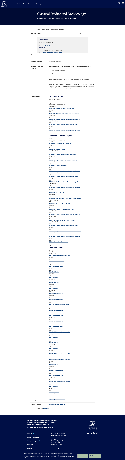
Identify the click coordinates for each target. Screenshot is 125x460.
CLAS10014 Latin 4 (54, 288)
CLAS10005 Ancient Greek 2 (56, 266)
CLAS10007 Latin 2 (54, 277)
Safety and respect (32, 441)
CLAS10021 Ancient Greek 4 (56, 299)
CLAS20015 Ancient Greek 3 (56, 310)
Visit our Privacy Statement (68, 456)
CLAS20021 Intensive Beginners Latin (59, 332)
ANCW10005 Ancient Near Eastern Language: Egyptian (64, 130)
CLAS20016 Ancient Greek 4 (56, 315)
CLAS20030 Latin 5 (54, 348)
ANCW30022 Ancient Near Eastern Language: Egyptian (64, 236)
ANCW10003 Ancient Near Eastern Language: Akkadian (64, 119)
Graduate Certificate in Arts (57, 404)
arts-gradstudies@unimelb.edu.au (52, 52)
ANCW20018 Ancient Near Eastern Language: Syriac (63, 176)
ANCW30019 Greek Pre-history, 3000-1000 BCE (62, 220)
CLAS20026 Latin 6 (54, 386)
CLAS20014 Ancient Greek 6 (56, 326)
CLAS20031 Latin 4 (54, 343)
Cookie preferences (95, 455)
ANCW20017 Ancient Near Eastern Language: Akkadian (64, 171)
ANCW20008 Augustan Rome (57, 149)
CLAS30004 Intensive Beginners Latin (59, 359)
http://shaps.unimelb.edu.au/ (57, 399)
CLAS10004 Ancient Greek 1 (56, 261)
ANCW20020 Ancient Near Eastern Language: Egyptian (64, 187)
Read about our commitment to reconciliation (40, 427)
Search (119, 4)
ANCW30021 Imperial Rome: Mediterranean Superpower (65, 231)
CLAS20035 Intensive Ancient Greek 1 (59, 354)
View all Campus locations (58, 448)
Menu (123, 4)
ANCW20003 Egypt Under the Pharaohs (60, 143)
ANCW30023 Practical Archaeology (58, 242)
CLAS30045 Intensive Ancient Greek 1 (59, 381)
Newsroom (30, 444)
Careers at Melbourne (33, 437)
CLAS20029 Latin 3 (54, 337)
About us (29, 433)
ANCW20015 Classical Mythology (58, 165)
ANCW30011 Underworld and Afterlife (59, 204)
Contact (29, 448)
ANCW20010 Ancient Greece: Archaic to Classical (62, 154)
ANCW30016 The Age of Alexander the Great (61, 209)
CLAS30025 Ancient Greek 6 (56, 375)
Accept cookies (82, 455)
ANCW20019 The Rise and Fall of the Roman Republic (64, 182)
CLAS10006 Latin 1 (54, 272)
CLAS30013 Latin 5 (54, 365)
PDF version (46, 408)
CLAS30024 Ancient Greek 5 (56, 370)
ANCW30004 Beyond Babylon (57, 193)
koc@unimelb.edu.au (49, 45)
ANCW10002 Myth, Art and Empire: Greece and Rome (64, 114)
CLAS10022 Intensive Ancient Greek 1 (59, 304)
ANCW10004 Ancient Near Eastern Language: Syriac (63, 124)
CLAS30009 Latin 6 (54, 392)
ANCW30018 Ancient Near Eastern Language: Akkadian (64, 214)
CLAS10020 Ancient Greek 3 (56, 294)
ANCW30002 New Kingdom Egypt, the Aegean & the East (65, 198)
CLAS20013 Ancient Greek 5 (56, 321)
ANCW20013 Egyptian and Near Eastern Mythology (63, 160)
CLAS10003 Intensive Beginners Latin (59, 255)
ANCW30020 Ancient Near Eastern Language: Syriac (63, 225)
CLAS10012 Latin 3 (54, 283)
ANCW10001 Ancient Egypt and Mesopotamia (61, 108)
